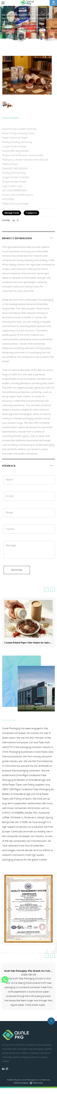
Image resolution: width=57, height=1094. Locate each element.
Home (5, 24)
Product (15, 24)
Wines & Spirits (29, 24)
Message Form (11, 213)
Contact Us (31, 213)
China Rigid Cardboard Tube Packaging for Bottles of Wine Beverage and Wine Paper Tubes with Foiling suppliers (26, 780)
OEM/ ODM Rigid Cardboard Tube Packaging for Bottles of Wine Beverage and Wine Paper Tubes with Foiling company (28, 794)
